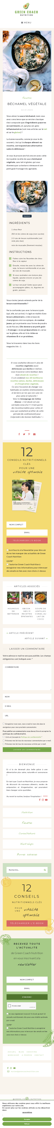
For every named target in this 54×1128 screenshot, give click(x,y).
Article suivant (35, 638)
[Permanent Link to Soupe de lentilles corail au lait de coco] (41, 603)
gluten (17, 132)
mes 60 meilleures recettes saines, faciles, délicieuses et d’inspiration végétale (27, 381)
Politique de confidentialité (31, 737)
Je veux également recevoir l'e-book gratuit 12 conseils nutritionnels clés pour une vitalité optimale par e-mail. (27, 1017)
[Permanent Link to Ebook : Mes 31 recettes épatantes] (27, 603)
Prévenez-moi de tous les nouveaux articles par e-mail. (25, 744)
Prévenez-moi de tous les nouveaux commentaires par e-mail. (28, 740)
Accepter (27, 1119)
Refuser (27, 1124)
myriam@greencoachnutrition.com (24, 1071)
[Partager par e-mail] (34, 434)
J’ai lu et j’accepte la (23, 737)
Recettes (27, 98)
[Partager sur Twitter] (24, 434)
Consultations (27, 833)
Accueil (12, 1052)
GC (26, 3)
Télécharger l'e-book (27, 923)
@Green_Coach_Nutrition (27, 1099)
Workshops (27, 844)
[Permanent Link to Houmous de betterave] (13, 603)
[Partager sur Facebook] (19, 434)
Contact (39, 1055)
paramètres (27, 1112)
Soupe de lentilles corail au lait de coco (40, 614)
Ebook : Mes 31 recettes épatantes (27, 612)
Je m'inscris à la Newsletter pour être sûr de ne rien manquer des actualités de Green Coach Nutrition (26, 553)
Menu (27, 22)
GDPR (10, 561)
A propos (27, 1055)
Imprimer (27, 216)
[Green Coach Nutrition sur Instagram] (43, 799)
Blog (21, 1052)
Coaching (32, 1052)
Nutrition (27, 812)
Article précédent (21, 633)
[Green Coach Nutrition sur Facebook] (40, 799)
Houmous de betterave (13, 611)
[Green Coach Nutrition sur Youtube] (46, 799)
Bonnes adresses (27, 854)
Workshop (13, 1055)
